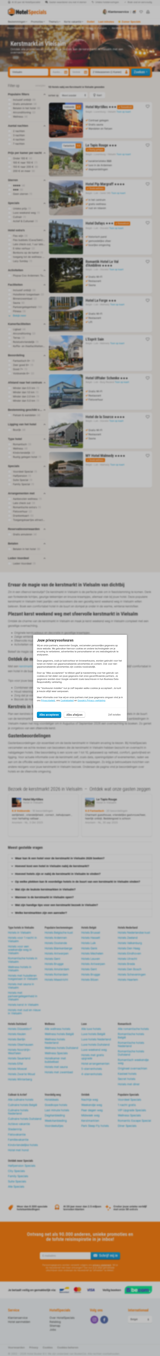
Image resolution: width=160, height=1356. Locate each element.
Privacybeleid (48, 700)
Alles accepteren (49, 714)
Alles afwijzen (74, 714)
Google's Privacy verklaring (91, 700)
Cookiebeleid (67, 700)
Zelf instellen (114, 714)
